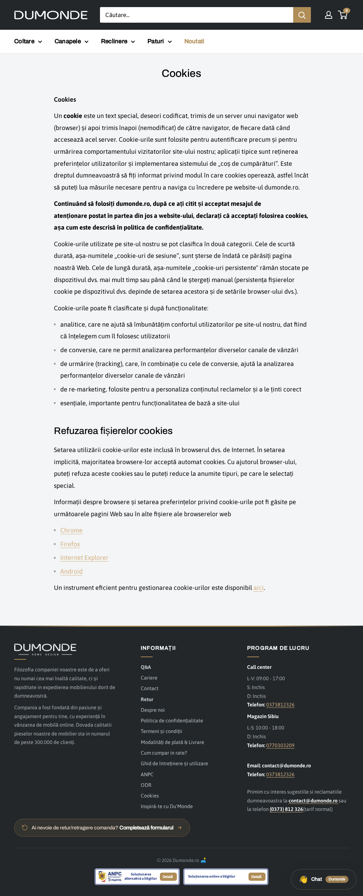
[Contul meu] (328, 15)
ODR (146, 785)
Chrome (71, 530)
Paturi (155, 41)
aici (258, 587)
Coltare (24, 41)
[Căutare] (302, 15)
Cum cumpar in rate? (164, 753)
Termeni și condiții (161, 731)
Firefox (70, 544)
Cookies (150, 796)
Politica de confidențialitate (172, 720)
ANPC (147, 774)
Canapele (68, 41)
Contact (149, 688)
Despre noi (153, 710)
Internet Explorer (84, 557)
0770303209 (280, 745)
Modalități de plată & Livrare (172, 742)
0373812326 (280, 704)
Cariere (149, 678)
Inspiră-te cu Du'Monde (167, 806)
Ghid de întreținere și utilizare (174, 763)
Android (71, 571)
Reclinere (114, 41)
